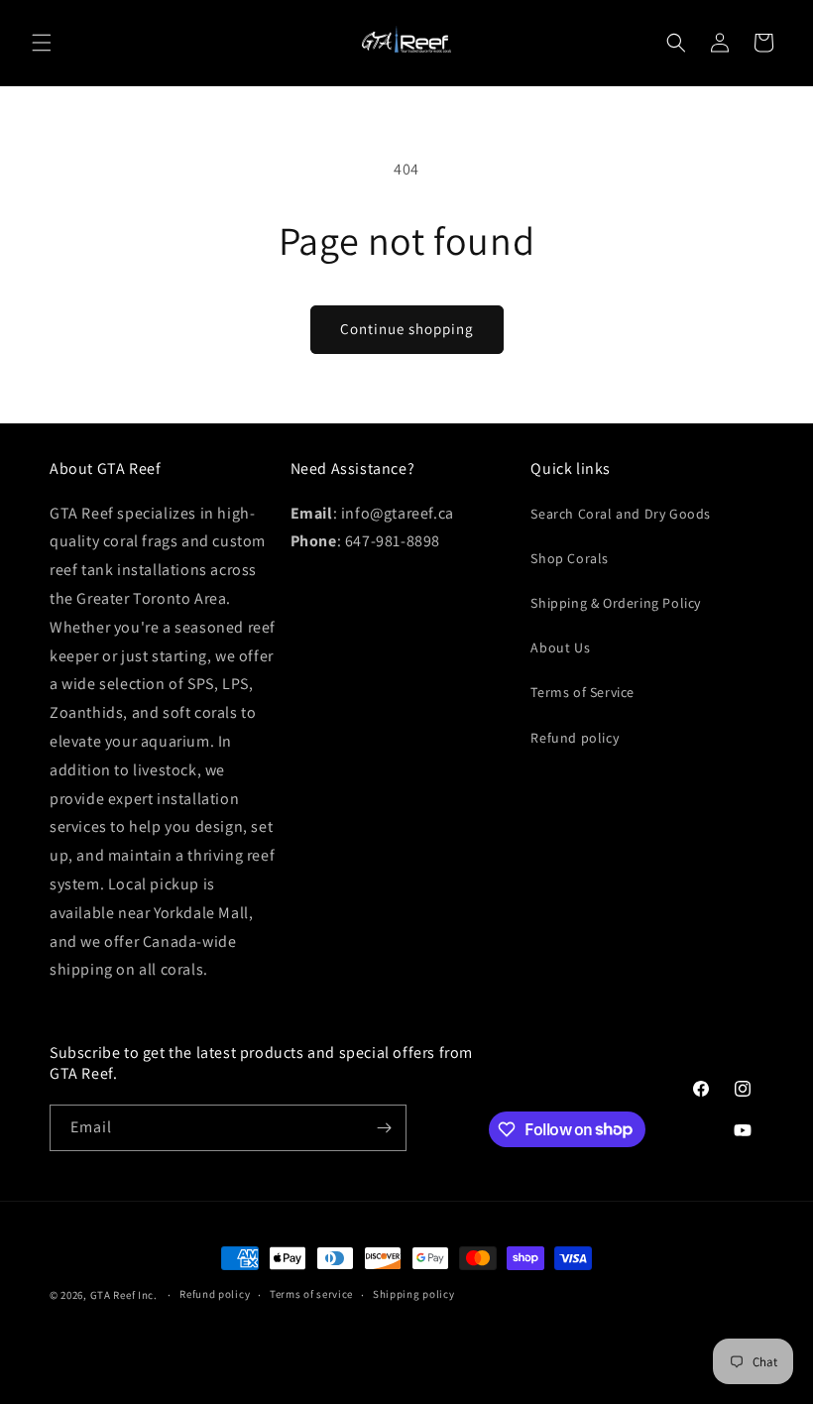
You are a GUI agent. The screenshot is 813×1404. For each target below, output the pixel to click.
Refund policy (574, 738)
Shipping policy (414, 1294)
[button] (41, 42)
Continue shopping (407, 328)
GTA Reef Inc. (124, 1295)
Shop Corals (569, 558)
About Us (560, 647)
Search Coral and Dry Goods (620, 514)
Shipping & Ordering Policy (615, 603)
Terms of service (311, 1294)
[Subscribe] (384, 1128)
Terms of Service (582, 692)
